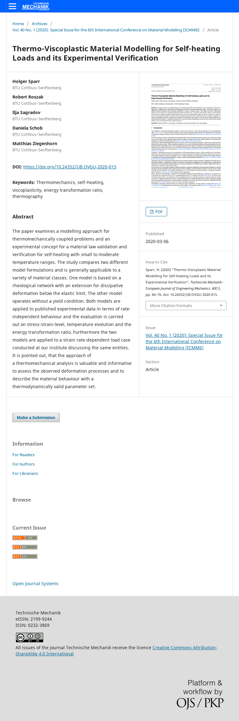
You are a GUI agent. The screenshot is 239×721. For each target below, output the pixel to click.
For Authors (23, 464)
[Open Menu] (12, 6)
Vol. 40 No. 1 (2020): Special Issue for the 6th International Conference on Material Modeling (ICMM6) (105, 30)
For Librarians (25, 473)
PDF (158, 211)
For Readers (23, 454)
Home (18, 23)
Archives (39, 23)
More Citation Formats (171, 305)
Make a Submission (36, 417)
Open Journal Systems (35, 583)
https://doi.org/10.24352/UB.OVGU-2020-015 (69, 167)
